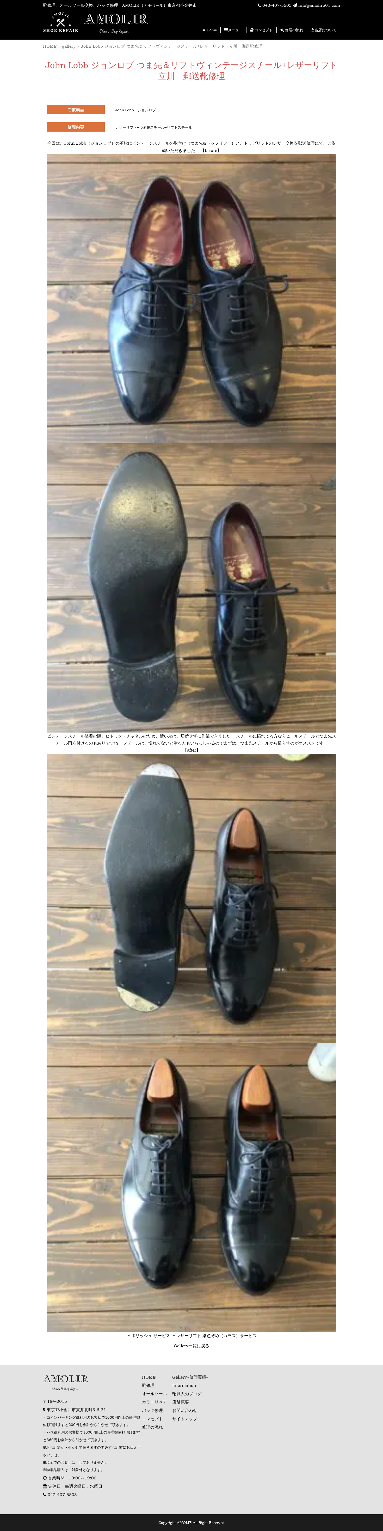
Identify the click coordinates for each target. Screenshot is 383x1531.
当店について (325, 29)
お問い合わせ (184, 1410)
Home (211, 29)
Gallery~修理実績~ (190, 1377)
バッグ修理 (152, 1410)
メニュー (235, 29)
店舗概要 (180, 1402)
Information (184, 1385)
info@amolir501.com (318, 5)
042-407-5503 (276, 5)
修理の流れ (293, 29)
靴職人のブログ (186, 1393)
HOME (149, 1377)
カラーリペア (154, 1402)
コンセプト (263, 29)
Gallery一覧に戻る (191, 1345)
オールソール (154, 1393)
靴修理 (148, 1385)
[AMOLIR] (61, 22)
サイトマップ (184, 1418)
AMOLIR (116, 19)
